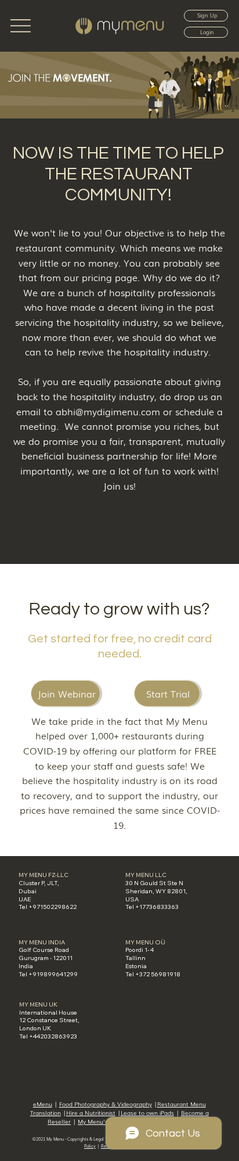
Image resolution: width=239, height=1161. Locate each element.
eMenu (42, 1104)
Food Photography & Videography (105, 1104)
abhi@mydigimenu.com (108, 411)
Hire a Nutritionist (90, 1113)
